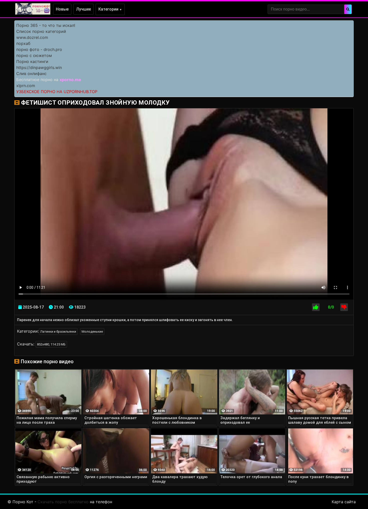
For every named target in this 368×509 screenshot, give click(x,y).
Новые (62, 9)
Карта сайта (344, 501)
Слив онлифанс (31, 73)
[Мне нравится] (316, 307)
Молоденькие (92, 331)
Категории (110, 9)
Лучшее (83, 9)
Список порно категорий (41, 31)
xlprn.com (25, 85)
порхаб (23, 43)
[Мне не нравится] (344, 307)
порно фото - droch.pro (39, 49)
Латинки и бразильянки (58, 331)
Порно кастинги (32, 61)
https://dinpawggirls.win (39, 67)
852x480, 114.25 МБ (51, 344)
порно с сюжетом (34, 55)
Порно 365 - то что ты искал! (45, 25)
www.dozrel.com (32, 37)
